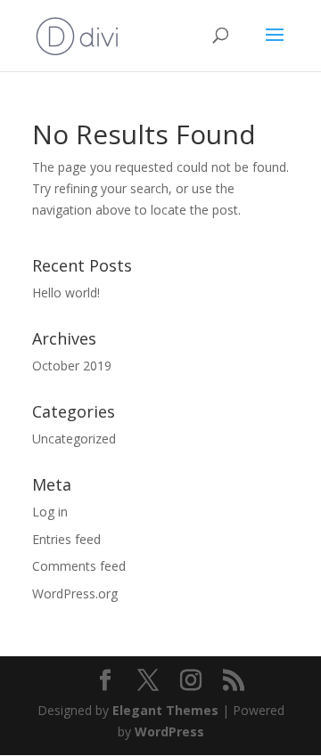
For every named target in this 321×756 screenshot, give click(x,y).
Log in (50, 511)
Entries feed (66, 539)
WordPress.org (75, 593)
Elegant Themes (165, 710)
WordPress (169, 731)
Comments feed (79, 565)
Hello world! (66, 292)
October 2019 (71, 365)
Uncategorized (74, 438)
